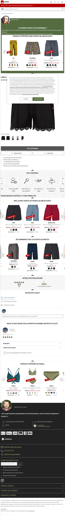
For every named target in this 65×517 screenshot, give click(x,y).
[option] (32, 106)
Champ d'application (9, 348)
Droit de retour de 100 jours (11, 160)
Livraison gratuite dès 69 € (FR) (12, 158)
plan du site (31, 511)
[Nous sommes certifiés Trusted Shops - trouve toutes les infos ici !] (35, 426)
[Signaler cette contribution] (12, 334)
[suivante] (60, 52)
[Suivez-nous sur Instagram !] (3, 481)
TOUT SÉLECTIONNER (38, 99)
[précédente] (4, 52)
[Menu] (2, 9)
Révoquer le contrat (8, 495)
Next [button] (62, 181)
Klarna (7, 425)
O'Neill (4, 77)
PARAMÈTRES (25, 99)
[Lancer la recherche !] (62, 9)
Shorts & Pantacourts (7, 13)
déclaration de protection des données (30, 94)
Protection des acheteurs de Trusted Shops (15, 166)
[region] (32, 89)
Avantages (6, 343)
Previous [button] (3, 181)
